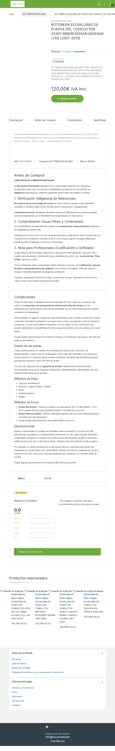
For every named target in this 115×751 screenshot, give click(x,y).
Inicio (11, 14)
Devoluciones (18, 701)
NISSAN (91, 161)
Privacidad (17, 696)
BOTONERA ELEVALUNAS (34, 14)
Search (99, 3)
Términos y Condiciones (66, 337)
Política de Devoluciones (64, 462)
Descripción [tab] (16, 120)
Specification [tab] (101, 120)
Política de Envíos (66, 420)
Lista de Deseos (19, 663)
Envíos (15, 692)
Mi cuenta (16, 659)
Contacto (16, 705)
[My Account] (105, 4)
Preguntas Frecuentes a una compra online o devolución (38, 672)
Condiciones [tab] (74, 120)
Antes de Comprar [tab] (45, 120)
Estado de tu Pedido (21, 668)
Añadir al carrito (68, 98)
